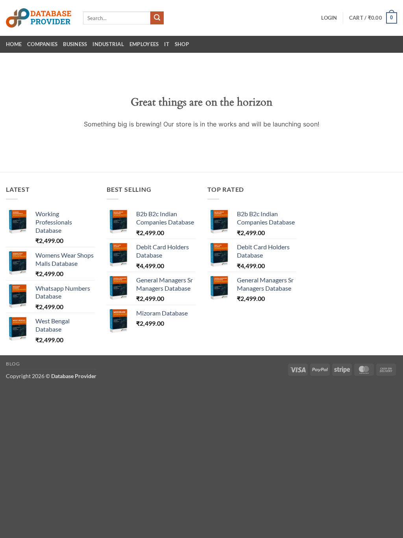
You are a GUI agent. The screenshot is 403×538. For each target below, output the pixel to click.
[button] (329, 18)
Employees (144, 44)
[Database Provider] (38, 18)
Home (14, 44)
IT (166, 44)
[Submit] (157, 18)
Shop (182, 44)
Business (75, 44)
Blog (13, 364)
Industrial (108, 44)
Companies (42, 44)
